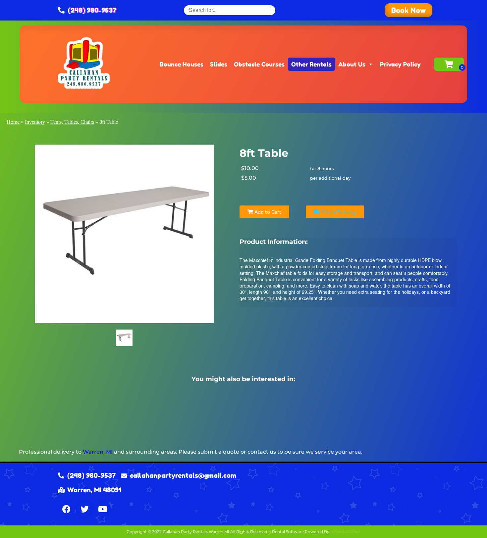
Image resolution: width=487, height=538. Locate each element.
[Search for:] (229, 10)
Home (13, 122)
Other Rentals (311, 64)
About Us (351, 64)
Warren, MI (98, 452)
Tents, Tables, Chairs (72, 122)
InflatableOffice (345, 531)
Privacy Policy (400, 64)
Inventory (35, 122)
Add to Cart (267, 211)
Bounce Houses (181, 64)
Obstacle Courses (259, 64)
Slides (218, 64)
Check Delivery (338, 211)
